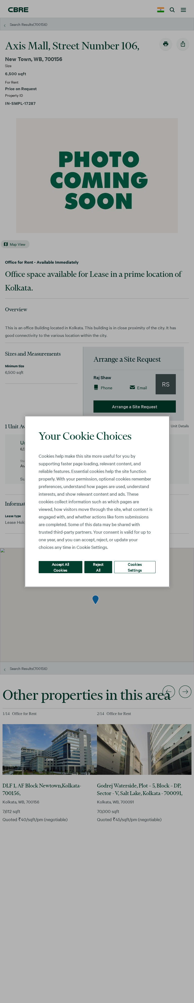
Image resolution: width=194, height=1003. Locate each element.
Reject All (98, 567)
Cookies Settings (135, 567)
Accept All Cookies (60, 567)
